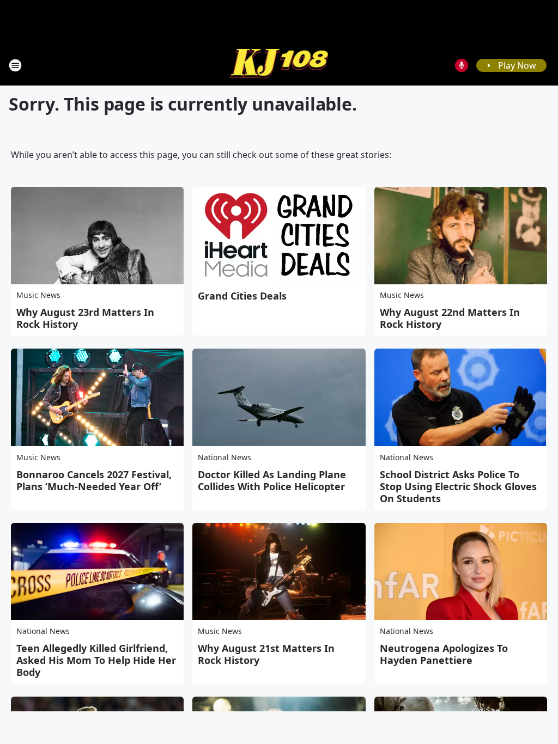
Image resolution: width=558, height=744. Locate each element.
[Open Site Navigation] (15, 65)
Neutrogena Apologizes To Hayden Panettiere (444, 654)
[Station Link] (279, 65)
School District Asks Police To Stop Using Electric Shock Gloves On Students (458, 486)
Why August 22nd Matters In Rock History (450, 318)
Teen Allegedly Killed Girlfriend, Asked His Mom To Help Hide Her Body (96, 660)
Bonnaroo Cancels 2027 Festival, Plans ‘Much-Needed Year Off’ (94, 480)
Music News (38, 295)
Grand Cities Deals (242, 296)
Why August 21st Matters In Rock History (266, 654)
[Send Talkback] (461, 65)
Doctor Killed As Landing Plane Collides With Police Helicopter (272, 480)
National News (224, 457)
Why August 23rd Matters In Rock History (85, 318)
